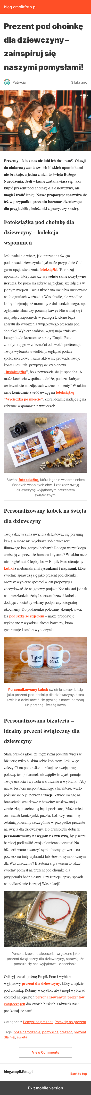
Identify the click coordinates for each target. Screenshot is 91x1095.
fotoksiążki (48, 269)
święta (22, 1037)
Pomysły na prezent (70, 1022)
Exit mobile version (45, 1087)
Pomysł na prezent (38, 1022)
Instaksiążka (16, 371)
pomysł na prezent (57, 1032)
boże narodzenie (27, 1032)
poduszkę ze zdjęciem (26, 616)
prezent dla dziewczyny (41, 983)
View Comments (45, 1052)
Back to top (78, 1073)
